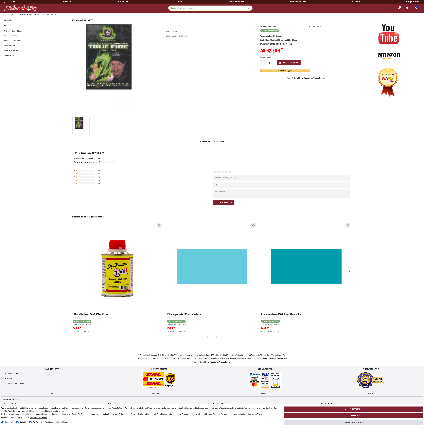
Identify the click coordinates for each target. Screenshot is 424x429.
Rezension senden (224, 203)
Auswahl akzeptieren (353, 422)
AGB (51, 393)
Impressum (370, 393)
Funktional (49, 422)
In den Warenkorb (290, 63)
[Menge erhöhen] (270, 62)
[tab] (205, 141)
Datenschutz (264, 393)
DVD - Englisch (9, 45)
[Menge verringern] (274, 62)
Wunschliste (318, 26)
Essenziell (9, 422)
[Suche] (248, 8)
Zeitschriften (9, 55)
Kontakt (10, 378)
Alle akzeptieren (353, 409)
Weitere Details (218, 141)
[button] (285, 71)
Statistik (23, 422)
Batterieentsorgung (14, 373)
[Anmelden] (407, 8)
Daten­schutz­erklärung (38, 417)
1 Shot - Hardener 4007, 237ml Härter (90, 314)
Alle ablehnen (353, 416)
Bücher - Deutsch (10, 36)
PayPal (35, 422)
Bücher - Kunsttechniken (13, 40)
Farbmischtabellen (11, 50)
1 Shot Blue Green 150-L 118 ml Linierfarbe (281, 314)
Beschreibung (205, 141)
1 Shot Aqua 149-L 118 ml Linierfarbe (184, 314)
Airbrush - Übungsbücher (13, 31)
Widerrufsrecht (156, 393)
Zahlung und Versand (15, 384)
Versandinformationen (278, 358)
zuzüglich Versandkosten (315, 78)
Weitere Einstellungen (64, 422)
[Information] (4, 1)
